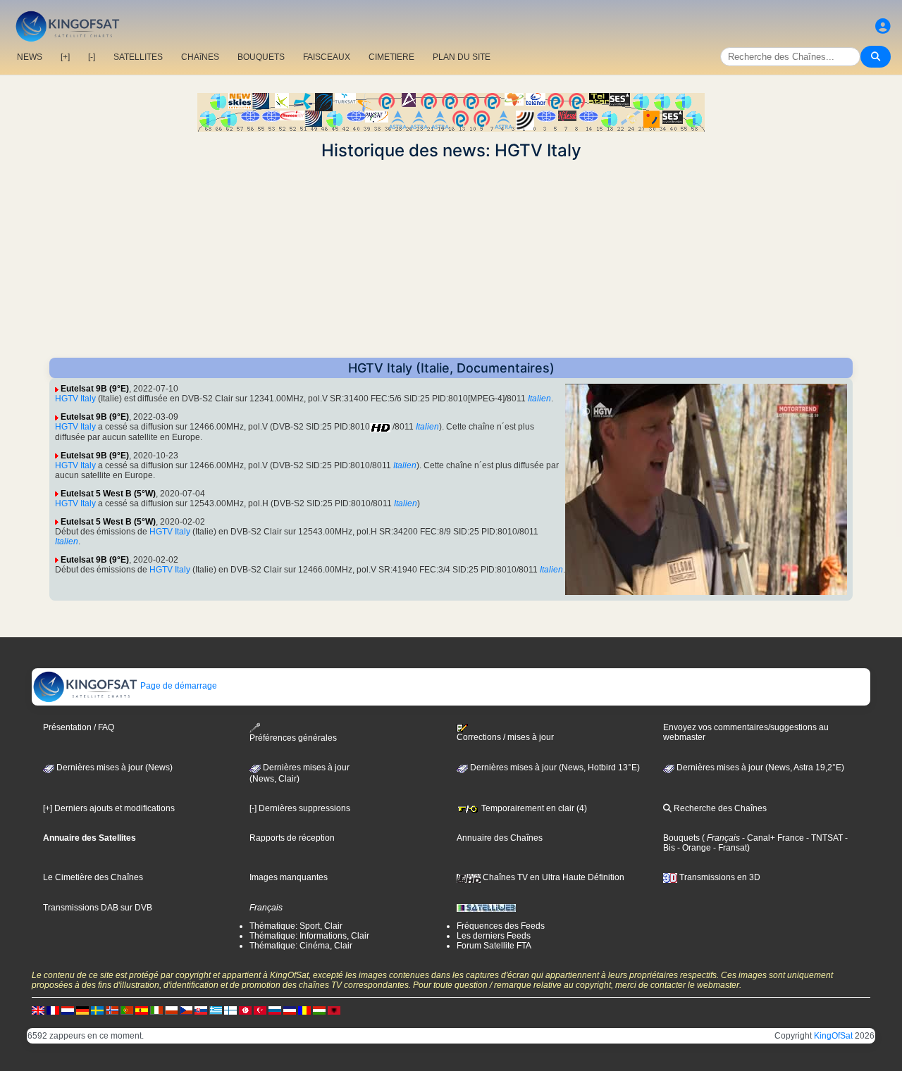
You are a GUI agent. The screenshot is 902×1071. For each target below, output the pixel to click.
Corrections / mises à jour (505, 737)
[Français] (53, 1010)
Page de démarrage (177, 686)
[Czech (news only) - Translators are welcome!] (186, 1010)
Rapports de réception (292, 838)
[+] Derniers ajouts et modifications (109, 808)
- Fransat (729, 848)
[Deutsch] (82, 1010)
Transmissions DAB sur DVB (97, 908)
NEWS (29, 57)
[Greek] (215, 1010)
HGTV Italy (75, 398)
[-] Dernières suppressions (299, 808)
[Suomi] (230, 1010)
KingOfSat (833, 1036)
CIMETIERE (391, 57)
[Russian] (274, 1010)
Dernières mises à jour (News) (113, 767)
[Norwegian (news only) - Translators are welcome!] (112, 1010)
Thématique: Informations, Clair (309, 936)
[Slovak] (200, 1010)
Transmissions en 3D (718, 877)
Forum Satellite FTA (494, 946)
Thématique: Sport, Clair (295, 926)
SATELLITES (138, 57)
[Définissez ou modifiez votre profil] (883, 26)
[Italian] (156, 1010)
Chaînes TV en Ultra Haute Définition (552, 877)
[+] (65, 57)
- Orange (693, 848)
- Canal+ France (772, 838)
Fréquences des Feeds (501, 926)
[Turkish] (260, 1010)
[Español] (141, 1010)
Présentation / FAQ (78, 727)
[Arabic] (245, 1010)
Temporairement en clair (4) (533, 808)
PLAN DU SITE (461, 57)
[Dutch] (67, 1010)
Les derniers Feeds (494, 936)
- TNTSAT (823, 838)
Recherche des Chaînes (719, 808)
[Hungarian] (319, 1010)
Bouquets (681, 838)
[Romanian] (304, 1010)
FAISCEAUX (326, 57)
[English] (38, 1010)
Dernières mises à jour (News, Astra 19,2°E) (759, 767)
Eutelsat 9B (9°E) (95, 389)
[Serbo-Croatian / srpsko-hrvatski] (289, 1010)
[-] (91, 57)
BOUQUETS (261, 57)
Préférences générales (293, 738)
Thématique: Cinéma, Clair (300, 946)
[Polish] (171, 1010)
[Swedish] (97, 1010)
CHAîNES (200, 57)
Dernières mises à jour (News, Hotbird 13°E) (554, 767)
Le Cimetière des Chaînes (93, 877)
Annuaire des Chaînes (500, 838)
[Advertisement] (451, 259)
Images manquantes (288, 877)
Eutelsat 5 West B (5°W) (108, 494)
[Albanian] (334, 1010)
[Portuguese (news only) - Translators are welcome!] (127, 1010)
